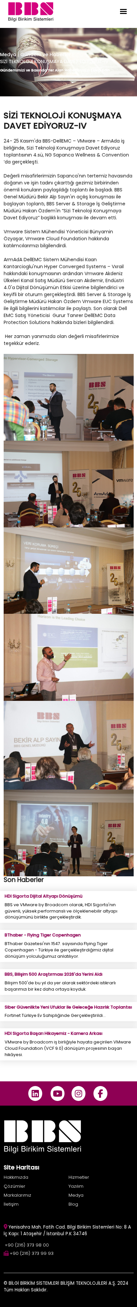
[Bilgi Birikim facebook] (100, 1093)
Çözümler (14, 1186)
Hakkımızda (16, 1177)
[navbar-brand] (30, 11)
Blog (73, 1204)
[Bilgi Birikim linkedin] (35, 1093)
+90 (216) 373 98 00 (27, 1245)
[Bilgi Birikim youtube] (57, 1093)
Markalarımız (17, 1195)
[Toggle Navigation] (123, 11)
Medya (8, 54)
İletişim (11, 1204)
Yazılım (75, 1186)
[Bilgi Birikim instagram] (78, 1093)
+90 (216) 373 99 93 (32, 1253)
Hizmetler (78, 1177)
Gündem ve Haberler (46, 54)
